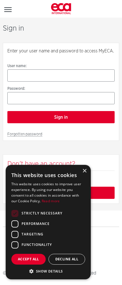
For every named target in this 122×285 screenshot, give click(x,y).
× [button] (84, 171)
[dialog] (48, 222)
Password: (16, 88)
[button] (48, 271)
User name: (17, 65)
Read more (51, 201)
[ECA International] (61, 8)
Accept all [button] (28, 259)
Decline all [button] (66, 259)
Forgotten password (24, 134)
